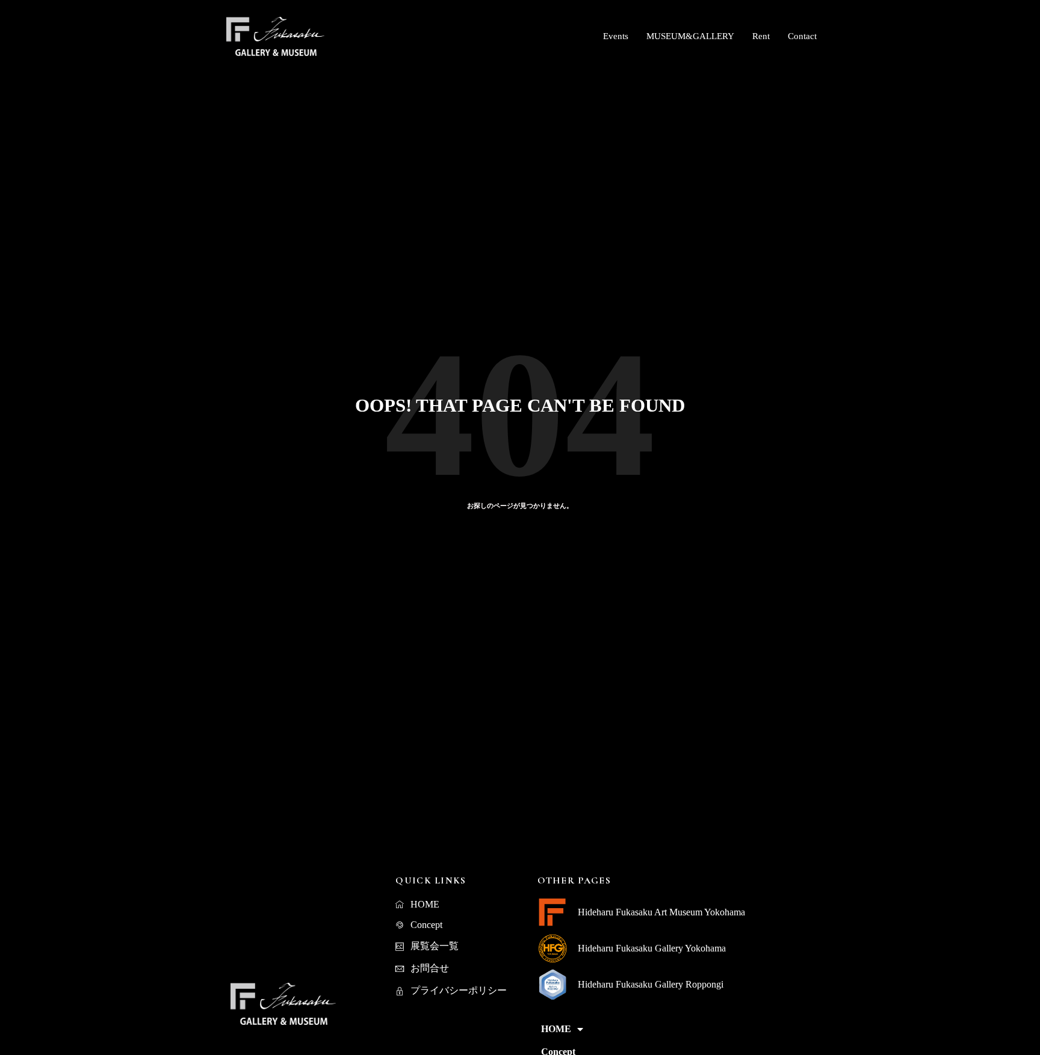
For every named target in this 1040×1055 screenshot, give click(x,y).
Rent (761, 36)
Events (615, 36)
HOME (556, 1029)
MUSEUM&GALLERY (690, 36)
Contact (802, 36)
